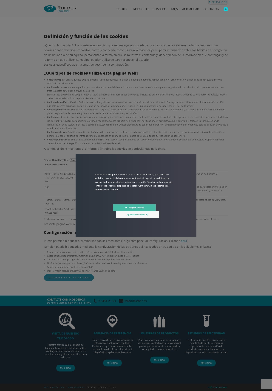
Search (226, 9)
